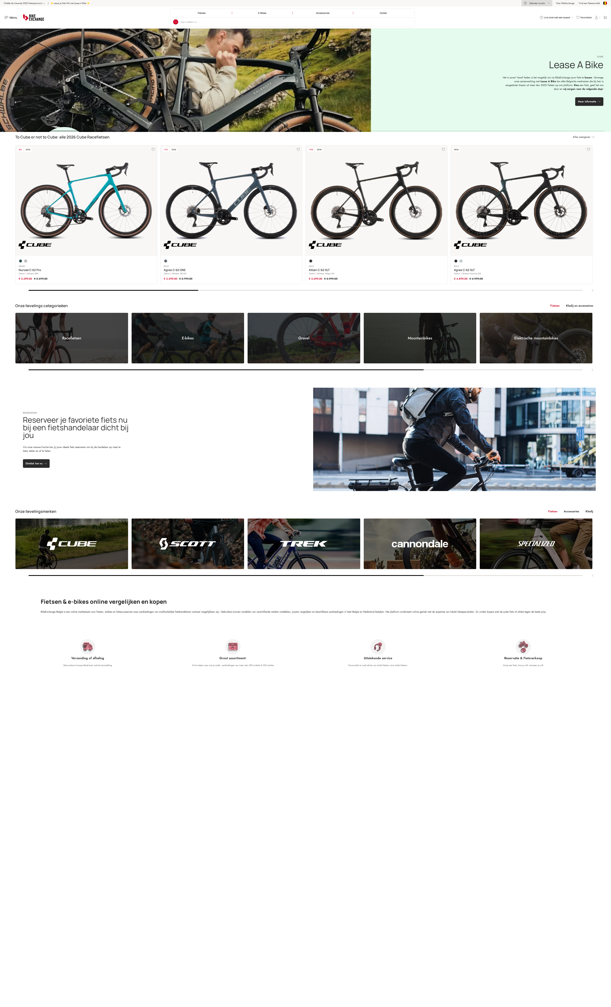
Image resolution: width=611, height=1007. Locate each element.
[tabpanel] (305, 342)
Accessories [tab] (571, 511)
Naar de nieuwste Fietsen (303, 91)
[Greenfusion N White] (461, 261)
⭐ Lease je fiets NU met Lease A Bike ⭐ (70, 3)
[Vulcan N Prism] (25, 261)
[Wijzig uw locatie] (605, 3)
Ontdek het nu (34, 463)
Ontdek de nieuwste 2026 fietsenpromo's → (24, 3)
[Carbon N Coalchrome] (310, 261)
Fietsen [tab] (555, 306)
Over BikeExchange (565, 3)
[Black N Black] (455, 261)
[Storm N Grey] (165, 261)
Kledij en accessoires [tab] (579, 306)
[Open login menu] (597, 17)
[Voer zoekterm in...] (175, 21)
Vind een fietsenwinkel (589, 3)
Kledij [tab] (589, 511)
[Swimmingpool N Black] (20, 261)
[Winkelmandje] (605, 17)
